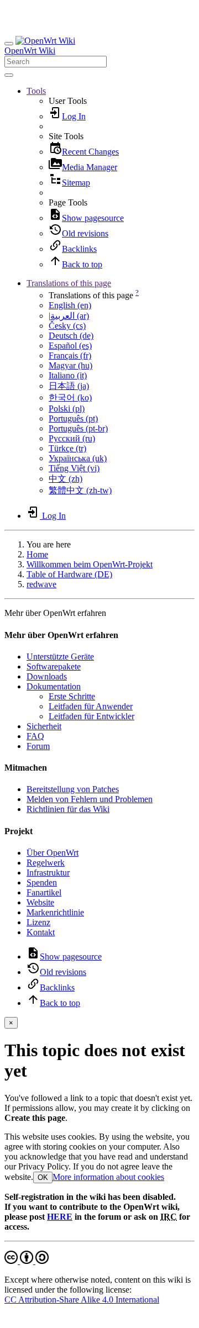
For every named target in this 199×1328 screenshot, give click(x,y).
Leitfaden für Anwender (91, 706)
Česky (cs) (67, 325)
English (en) (70, 305)
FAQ (35, 736)
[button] (36, 91)
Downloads (47, 676)
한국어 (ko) (70, 397)
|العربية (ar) (69, 315)
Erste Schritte (72, 696)
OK (43, 1177)
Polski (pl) (67, 408)
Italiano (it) (68, 375)
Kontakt (41, 932)
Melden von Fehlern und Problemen (90, 799)
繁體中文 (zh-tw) (80, 490)
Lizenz (38, 922)
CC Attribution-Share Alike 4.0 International (81, 1299)
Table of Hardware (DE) (69, 574)
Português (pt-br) (78, 428)
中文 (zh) (65, 478)
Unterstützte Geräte (60, 656)
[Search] (8, 75)
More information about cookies (108, 1177)
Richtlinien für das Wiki (68, 809)
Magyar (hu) (70, 365)
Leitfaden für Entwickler (91, 716)
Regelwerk (46, 862)
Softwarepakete (54, 666)
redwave (41, 584)
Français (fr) (70, 355)
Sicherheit (44, 726)
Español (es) (70, 345)
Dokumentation (54, 686)
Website (40, 902)
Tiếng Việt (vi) (74, 468)
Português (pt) (73, 418)
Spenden (42, 882)
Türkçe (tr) (67, 448)
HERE (59, 1216)
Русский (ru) (72, 438)
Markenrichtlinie (55, 912)
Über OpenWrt (52, 852)
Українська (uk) (78, 458)
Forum (38, 746)
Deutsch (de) (71, 335)
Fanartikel (44, 892)
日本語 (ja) (69, 386)
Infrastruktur (48, 872)
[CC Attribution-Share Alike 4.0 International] (26, 1261)
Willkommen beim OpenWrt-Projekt (90, 564)
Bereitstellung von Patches (73, 789)
